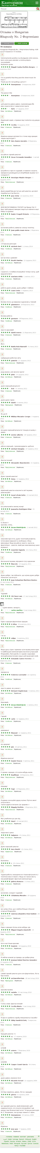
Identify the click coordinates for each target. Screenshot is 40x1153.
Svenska (35, 1143)
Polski (11, 1143)
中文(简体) (22, 1145)
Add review (22, 43)
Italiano (24, 1141)
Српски (30, 1143)
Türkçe (17, 1145)
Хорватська (9, 851)
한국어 (34, 1141)
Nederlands (5, 1143)
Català (10, 1139)
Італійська (8, 249)
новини (16, 1136)
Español (6, 1141)
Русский (23, 1143)
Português (17, 1143)
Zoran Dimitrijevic (18, 527)
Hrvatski (18, 1141)
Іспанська (8, 127)
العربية (5, 1139)
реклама (30, 1136)
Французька (9, 405)
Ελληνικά (28, 1139)
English (34, 1139)
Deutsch (21, 1139)
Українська (17, 111)
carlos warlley (16, 610)
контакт (23, 1136)
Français (12, 1141)
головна (9, 1136)
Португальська (10, 182)
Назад (6, 43)
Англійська (8, 111)
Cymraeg (15, 1139)
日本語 (29, 1141)
